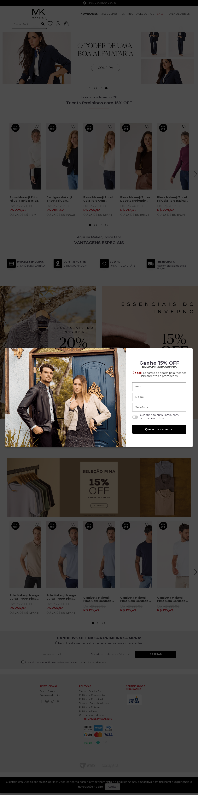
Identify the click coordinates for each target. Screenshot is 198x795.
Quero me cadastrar (159, 429)
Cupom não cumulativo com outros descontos (159, 416)
